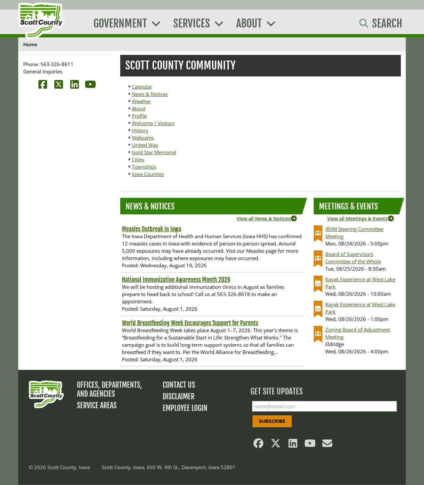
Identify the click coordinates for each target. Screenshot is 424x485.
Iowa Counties (148, 174)
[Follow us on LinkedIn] (293, 445)
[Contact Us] (327, 445)
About (138, 108)
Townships (144, 166)
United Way (145, 145)
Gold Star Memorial (154, 152)
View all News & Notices (264, 218)
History (140, 130)
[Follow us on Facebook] (258, 445)
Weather (141, 101)
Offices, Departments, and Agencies (109, 389)
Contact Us (179, 384)
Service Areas (97, 405)
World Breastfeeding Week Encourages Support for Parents (190, 323)
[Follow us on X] (276, 445)
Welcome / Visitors (153, 123)
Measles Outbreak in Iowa (151, 229)
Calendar (142, 86)
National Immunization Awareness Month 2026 (176, 279)
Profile (139, 115)
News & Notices (150, 94)
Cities (138, 159)
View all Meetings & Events (357, 218)
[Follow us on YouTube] (310, 445)
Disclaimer (178, 396)
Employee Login (185, 408)
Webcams (143, 137)
